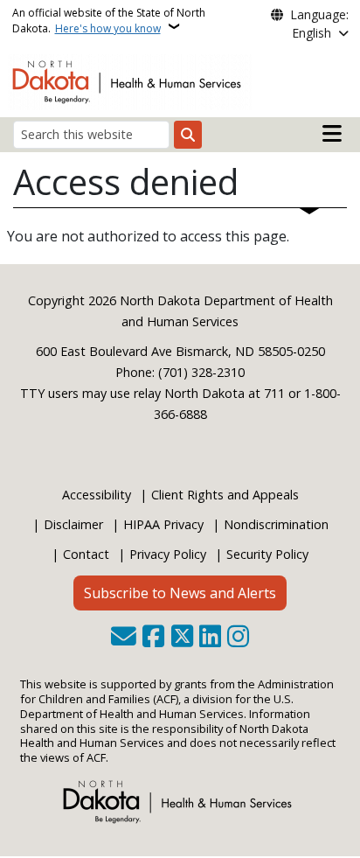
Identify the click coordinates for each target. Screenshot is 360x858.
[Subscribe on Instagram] (238, 638)
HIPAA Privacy (163, 524)
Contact (86, 554)
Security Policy (267, 554)
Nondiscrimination (276, 524)
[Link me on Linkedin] (210, 638)
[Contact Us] (123, 638)
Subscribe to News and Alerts (180, 593)
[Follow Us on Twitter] (182, 638)
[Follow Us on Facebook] (153, 638)
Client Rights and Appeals (225, 494)
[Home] (130, 80)
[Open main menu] (332, 133)
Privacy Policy (167, 554)
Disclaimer (73, 524)
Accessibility (96, 494)
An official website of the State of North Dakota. (108, 20)
